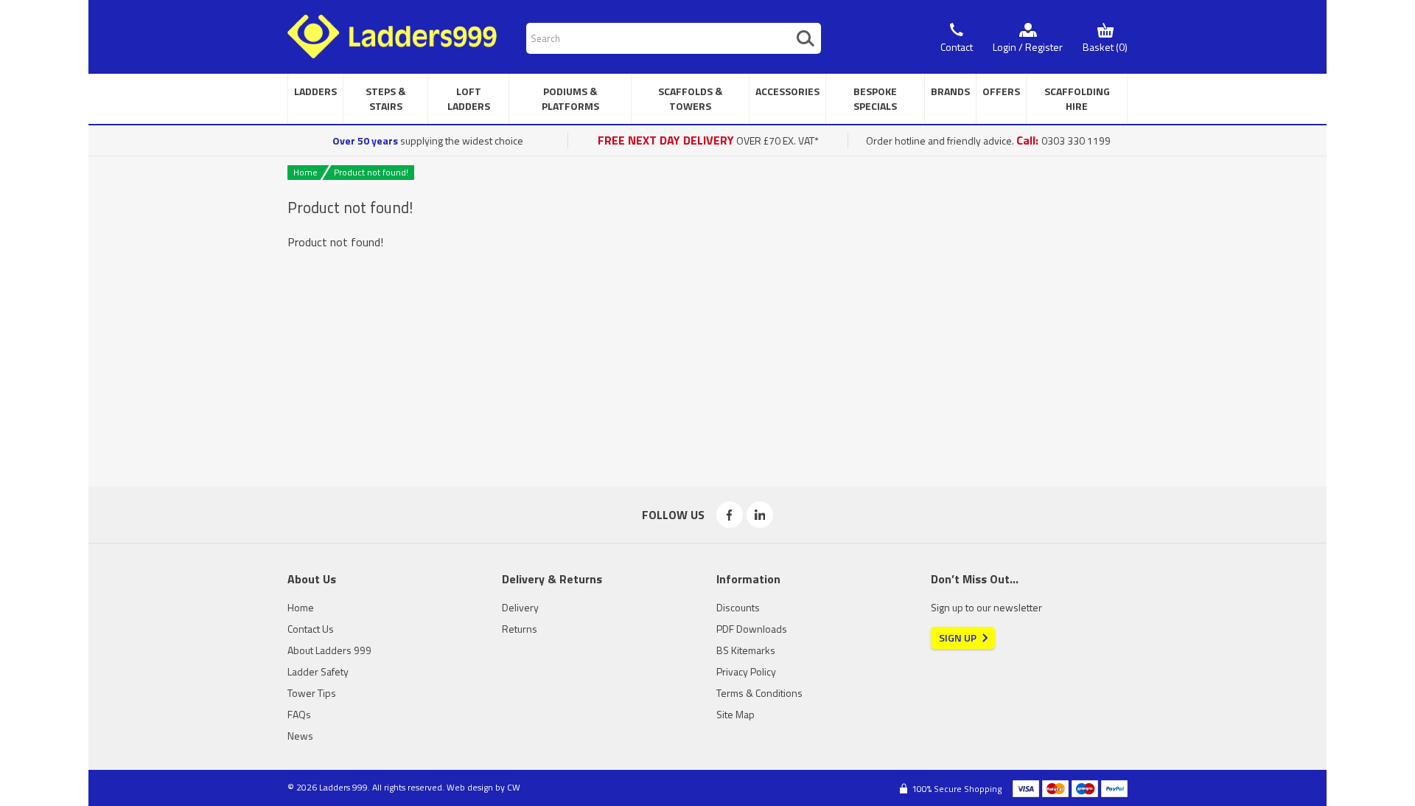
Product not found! (371, 172)
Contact (956, 47)
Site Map (735, 714)
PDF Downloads (751, 628)
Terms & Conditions (759, 693)
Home (305, 172)
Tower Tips (311, 693)
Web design (470, 787)
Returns (519, 628)
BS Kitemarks (745, 650)
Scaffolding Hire (1077, 98)
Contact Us (310, 628)
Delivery (520, 607)
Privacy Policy (746, 671)
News (300, 735)
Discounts (738, 607)
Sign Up (957, 637)
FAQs (299, 714)
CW (513, 787)
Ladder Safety (318, 671)
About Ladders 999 (329, 650)
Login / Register (1028, 47)
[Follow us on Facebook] (729, 514)
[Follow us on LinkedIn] (760, 514)
